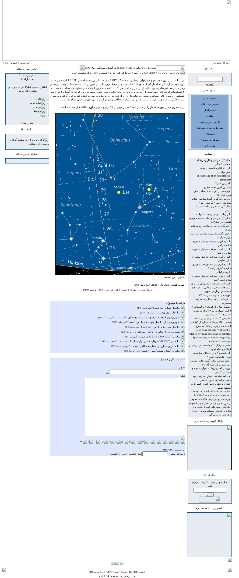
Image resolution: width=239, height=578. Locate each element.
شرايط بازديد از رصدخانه (210, 127)
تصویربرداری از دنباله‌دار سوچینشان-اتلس (158, 322)
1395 (136, 284)
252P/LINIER (151, 284)
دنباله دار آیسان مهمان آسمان (165, 350)
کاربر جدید (168, 359)
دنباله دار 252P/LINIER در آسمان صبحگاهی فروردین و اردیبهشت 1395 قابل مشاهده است (121, 72)
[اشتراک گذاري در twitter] (21, 161)
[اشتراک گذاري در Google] (34, 161)
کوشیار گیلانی (223, 272)
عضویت (217, 62)
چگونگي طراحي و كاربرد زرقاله (213, 160)
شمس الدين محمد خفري (216, 187)
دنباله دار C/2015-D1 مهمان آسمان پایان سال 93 (155, 341)
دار (161, 284)
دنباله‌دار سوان (173, 307)
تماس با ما (209, 145)
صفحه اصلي (209, 98)
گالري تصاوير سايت (210, 122)
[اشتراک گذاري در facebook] (30, 161)
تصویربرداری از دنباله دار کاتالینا (164, 331)
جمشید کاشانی (222, 164)
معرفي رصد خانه (210, 104)
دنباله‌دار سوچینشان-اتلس (167, 327)
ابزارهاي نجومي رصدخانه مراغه (213, 214)
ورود (228, 62)
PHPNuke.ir (139, 572)
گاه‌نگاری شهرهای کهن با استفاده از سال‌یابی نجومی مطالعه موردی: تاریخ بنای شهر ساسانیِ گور (212, 410)
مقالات (210, 115)
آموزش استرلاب (221, 183)
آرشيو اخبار (210, 110)
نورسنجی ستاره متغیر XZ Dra (214, 295)
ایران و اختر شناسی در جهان (215, 168)
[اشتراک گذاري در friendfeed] (25, 161)
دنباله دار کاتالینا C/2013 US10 (165, 336)
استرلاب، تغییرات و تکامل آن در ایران (210, 283)
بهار (142, 284)
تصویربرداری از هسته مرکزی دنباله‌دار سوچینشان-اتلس (151, 317)
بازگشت (115, 453)
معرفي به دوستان (210, 139)
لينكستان (209, 133)
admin (86, 289)
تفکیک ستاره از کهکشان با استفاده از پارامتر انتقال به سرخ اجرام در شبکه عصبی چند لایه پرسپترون (211, 310)
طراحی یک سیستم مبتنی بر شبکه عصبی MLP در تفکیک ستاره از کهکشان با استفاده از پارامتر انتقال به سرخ (211, 322)
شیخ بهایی (224, 171)
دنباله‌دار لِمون (173, 312)
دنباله (166, 284)
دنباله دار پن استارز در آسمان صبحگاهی (160, 346)
